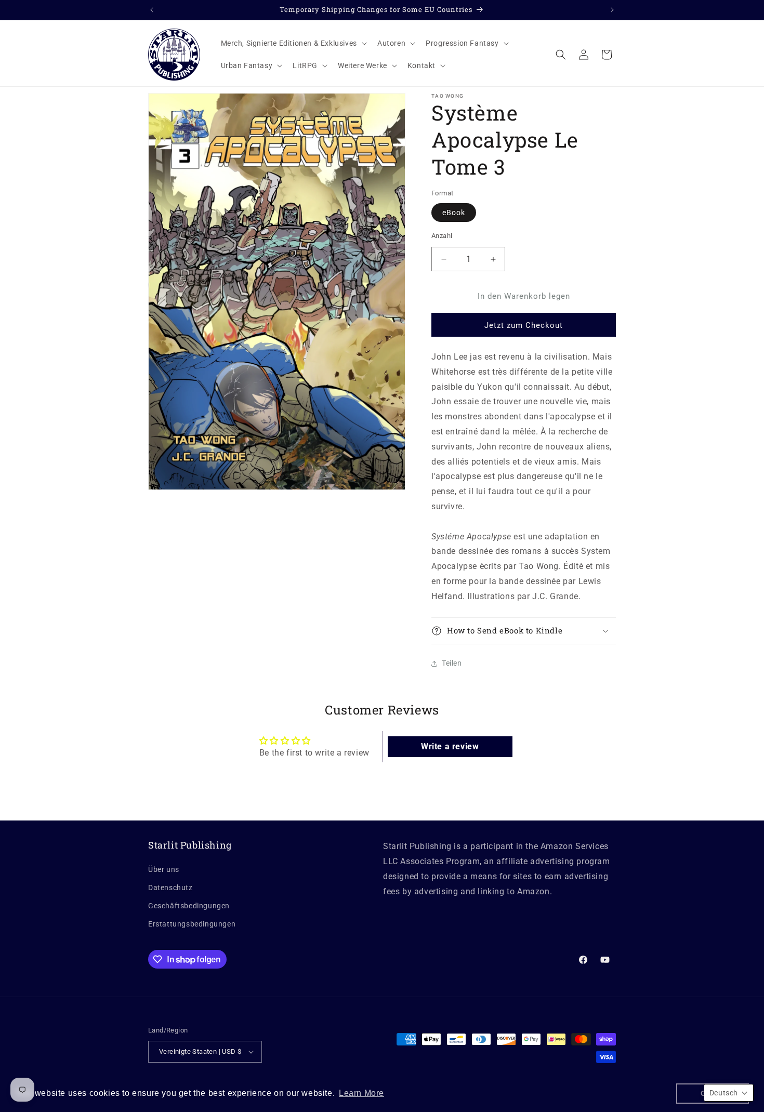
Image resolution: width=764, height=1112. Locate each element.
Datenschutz (170, 887)
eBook (453, 212)
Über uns (163, 869)
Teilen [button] (452, 663)
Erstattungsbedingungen (191, 924)
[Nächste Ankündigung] (612, 10)
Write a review (450, 746)
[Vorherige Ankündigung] (151, 10)
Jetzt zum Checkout (523, 325)
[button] (293, 43)
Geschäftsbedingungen (189, 906)
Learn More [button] (361, 1093)
